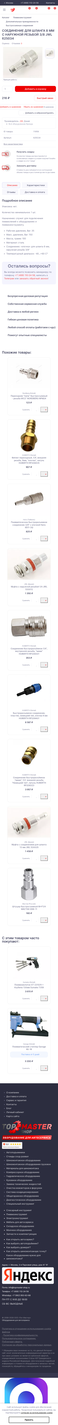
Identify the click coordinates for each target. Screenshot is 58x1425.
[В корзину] (44, 409)
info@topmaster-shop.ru (19, 1287)
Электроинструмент (17, 1218)
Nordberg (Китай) (29, 393)
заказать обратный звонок (33, 278)
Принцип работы (10, 80)
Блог (8, 1108)
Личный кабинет (15, 1112)
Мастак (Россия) (29, 904)
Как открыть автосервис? (20, 1239)
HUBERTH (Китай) (29, 455)
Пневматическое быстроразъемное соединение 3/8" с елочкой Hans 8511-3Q (29, 525)
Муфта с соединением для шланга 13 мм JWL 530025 (29, 846)
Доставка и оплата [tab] (34, 192)
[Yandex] (28, 1275)
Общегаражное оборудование (22, 1196)
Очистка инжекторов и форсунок (24, 1188)
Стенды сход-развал (17, 1156)
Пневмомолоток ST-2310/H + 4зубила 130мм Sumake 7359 (29, 986)
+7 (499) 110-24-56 (29, 3)
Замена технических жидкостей (23, 1184)
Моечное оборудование (19, 1230)
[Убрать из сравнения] (20, 409)
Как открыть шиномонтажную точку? (26, 1251)
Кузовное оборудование (19, 1180)
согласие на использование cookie (36, 1413)
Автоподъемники (15, 1152)
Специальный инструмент (20, 1203)
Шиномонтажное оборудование (23, 1160)
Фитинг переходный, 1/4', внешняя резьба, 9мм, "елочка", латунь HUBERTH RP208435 (29, 460)
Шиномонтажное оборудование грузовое (28, 1164)
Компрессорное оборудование (22, 1172)
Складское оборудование (20, 1226)
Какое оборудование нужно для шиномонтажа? (23, 1257)
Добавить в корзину (35, 89)
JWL (21, 121)
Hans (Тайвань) (29, 520)
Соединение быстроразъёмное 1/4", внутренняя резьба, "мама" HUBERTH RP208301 (29, 651)
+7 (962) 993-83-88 (21, 1295)
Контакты (50, 3)
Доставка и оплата (16, 1096)
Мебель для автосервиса (19, 1222)
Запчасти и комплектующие (21, 1234)
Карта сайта (12, 1116)
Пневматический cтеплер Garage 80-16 (29, 1048)
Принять (29, 1420)
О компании (12, 1092)
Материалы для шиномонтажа (22, 1168)
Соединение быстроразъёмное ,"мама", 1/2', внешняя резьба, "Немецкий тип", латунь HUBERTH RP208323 (29, 781)
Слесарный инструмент (19, 1210)
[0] (52, 9)
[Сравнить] (17, 409)
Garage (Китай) (29, 1044)
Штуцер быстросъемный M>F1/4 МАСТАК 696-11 (29, 907)
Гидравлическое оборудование (23, 1176)
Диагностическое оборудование (23, 1199)
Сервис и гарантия (16, 1100)
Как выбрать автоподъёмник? (22, 1243)
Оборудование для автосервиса (16, 1320)
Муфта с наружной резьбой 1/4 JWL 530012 (29, 588)
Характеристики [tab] (35, 185)
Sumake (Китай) (29, 982)
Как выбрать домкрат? (18, 1247)
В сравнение (49, 107)
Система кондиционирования (22, 1192)
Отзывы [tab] (10, 192)
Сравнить (26, 410)
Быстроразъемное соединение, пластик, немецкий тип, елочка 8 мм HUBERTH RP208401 (29, 716)
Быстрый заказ (45, 98)
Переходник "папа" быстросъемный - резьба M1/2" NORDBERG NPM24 (29, 397)
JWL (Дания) (29, 584)
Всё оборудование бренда (21, 124)
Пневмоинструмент (16, 1214)
